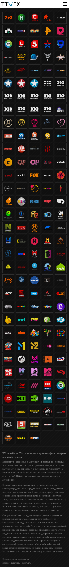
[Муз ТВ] (34, 359)
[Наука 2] (34, 241)
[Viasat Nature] (8, 228)
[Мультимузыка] (34, 320)
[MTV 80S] (21, 372)
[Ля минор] (47, 359)
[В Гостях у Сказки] (60, 306)
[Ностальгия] (47, 293)
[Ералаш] (47, 333)
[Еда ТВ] (60, 293)
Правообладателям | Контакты (16, 562)
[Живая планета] (8, 214)
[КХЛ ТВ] (8, 425)
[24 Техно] (21, 214)
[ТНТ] (34, 31)
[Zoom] (34, 201)
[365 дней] (47, 280)
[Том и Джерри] (8, 346)
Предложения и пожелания (15, 559)
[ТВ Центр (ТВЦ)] (21, 44)
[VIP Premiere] (47, 70)
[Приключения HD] (8, 267)
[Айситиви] (47, 17)
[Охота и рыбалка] (21, 280)
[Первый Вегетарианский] (47, 254)
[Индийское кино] (8, 109)
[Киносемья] (8, 96)
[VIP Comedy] (60, 70)
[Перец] (60, 188)
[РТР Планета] (47, 385)
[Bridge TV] (60, 346)
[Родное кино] (47, 109)
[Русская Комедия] (47, 136)
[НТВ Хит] (60, 136)
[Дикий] (21, 267)
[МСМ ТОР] (60, 372)
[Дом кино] (8, 57)
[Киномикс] (34, 96)
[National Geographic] (60, 228)
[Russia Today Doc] (34, 398)
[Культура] (21, 254)
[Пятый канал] (34, 44)
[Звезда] (47, 44)
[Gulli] (47, 320)
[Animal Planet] (47, 228)
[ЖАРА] (8, 372)
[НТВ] (8, 31)
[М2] (34, 346)
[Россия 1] (21, 31)
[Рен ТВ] (47, 31)
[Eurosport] (60, 398)
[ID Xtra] (60, 201)
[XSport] (34, 438)
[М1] (21, 346)
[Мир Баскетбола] (8, 438)
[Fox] (34, 175)
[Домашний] (60, 31)
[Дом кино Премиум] (21, 57)
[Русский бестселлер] (21, 123)
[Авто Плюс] (8, 293)
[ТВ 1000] (8, 83)
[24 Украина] (21, 385)
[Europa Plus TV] (60, 359)
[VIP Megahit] (34, 70)
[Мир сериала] (21, 149)
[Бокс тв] (60, 411)
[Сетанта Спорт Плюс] (34, 411)
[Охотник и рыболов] (60, 214)
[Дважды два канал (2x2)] (8, 333)
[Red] (8, 175)
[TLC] (21, 228)
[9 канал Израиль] (60, 44)
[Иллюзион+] (21, 136)
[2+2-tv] (8, 17)
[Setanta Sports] (21, 411)
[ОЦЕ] (47, 201)
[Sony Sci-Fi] (21, 175)
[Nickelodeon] (21, 333)
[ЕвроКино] (34, 149)
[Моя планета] (8, 254)
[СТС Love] (47, 188)
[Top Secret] (8, 306)
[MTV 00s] (34, 372)
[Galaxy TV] (34, 280)
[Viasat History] (8, 241)
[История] (34, 228)
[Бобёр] (60, 267)
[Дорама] (60, 175)
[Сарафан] (8, 201)
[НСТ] (8, 162)
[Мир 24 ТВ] (60, 385)
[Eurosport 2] (8, 411)
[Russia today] (21, 398)
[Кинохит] (47, 83)
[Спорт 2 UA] (60, 425)
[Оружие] (60, 241)
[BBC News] (8, 398)
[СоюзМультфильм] (60, 333)
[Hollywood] (60, 57)
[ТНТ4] (34, 188)
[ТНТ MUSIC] (8, 359)
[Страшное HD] (60, 149)
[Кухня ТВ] (8, 280)
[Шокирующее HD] (47, 149)
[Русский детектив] (8, 123)
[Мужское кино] (21, 96)
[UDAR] (21, 438)
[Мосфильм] (8, 70)
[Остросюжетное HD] (47, 57)
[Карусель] (47, 306)
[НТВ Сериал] (8, 149)
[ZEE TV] (8, 188)
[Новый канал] (21, 17)
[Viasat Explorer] (21, 293)
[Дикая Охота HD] (60, 254)
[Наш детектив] (60, 109)
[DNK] (47, 398)
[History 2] (34, 214)
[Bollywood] (21, 188)
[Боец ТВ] (47, 411)
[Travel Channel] (34, 293)
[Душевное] (47, 123)
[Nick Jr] (34, 333)
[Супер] (8, 320)
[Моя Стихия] (47, 267)
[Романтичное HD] (60, 123)
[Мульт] (21, 306)
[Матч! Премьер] (34, 425)
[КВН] (21, 201)
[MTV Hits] (47, 372)
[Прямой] (8, 385)
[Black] (60, 162)
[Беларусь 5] (21, 425)
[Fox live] (47, 175)
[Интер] (60, 17)
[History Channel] (47, 241)
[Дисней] (34, 306)
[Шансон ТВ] (21, 359)
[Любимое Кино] (8, 136)
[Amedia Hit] (47, 162)
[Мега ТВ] (34, 254)
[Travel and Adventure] (60, 280)
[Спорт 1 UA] (47, 425)
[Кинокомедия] (47, 96)
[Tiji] (60, 320)
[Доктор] (34, 267)
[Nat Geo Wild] (21, 241)
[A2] (34, 162)
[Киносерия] (21, 109)
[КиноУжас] (60, 83)
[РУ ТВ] (47, 346)
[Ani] (21, 320)
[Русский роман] (34, 123)
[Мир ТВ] (8, 44)
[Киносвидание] (34, 109)
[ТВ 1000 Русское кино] (34, 83)
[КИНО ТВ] (34, 57)
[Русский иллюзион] (34, 136)
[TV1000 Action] (21, 83)
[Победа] (21, 70)
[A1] (21, 162)
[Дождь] (34, 385)
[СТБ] (34, 17)
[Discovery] (47, 214)
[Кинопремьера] (60, 96)
